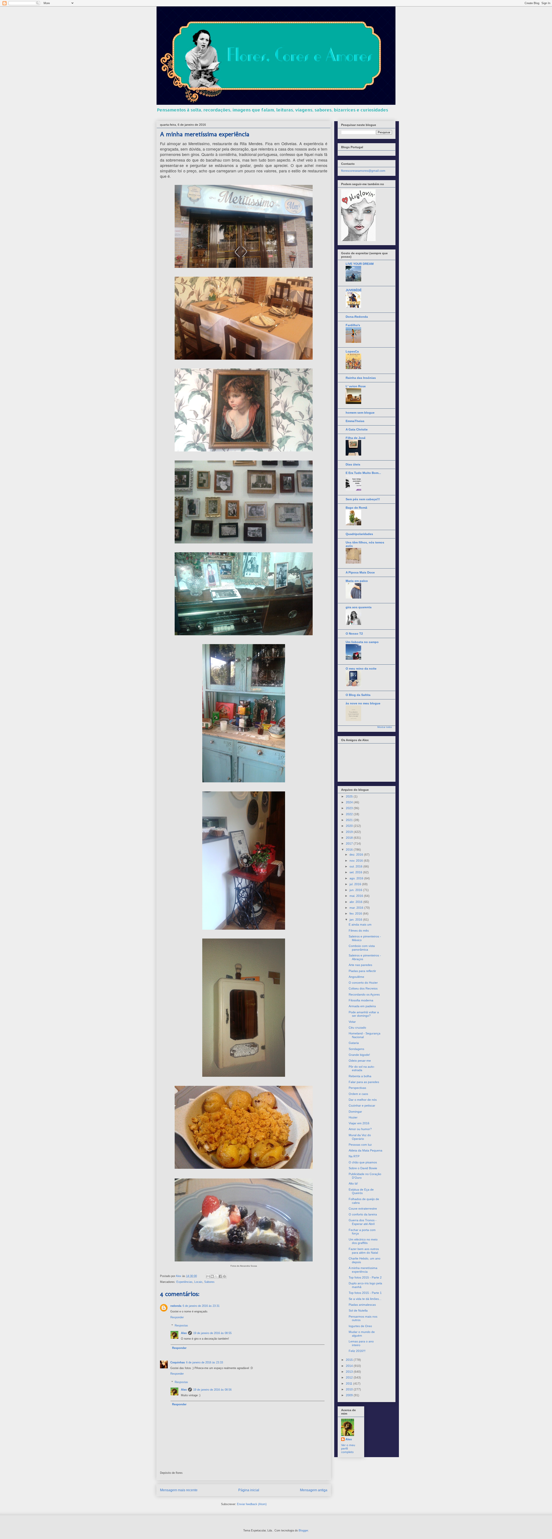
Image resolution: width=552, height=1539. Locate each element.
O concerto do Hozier (363, 982)
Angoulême (356, 976)
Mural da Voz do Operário (360, 1136)
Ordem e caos (358, 1094)
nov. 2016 (357, 860)
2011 (349, 1383)
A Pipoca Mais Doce (360, 572)
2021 (350, 820)
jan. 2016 (356, 919)
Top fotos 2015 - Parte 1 (365, 1292)
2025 (350, 796)
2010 (350, 1389)
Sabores (209, 1281)
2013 (350, 1371)
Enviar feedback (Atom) (252, 1504)
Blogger (303, 1530)
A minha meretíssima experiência (363, 1269)
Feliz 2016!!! (357, 1351)
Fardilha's (353, 325)
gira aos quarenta (359, 607)
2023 (350, 808)
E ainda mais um (360, 924)
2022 (350, 814)
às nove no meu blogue (363, 703)
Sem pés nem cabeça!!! (363, 499)
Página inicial (248, 1490)
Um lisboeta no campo (362, 642)
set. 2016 (356, 872)
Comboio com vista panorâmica (362, 947)
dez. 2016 (357, 854)
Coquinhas (177, 1362)
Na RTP (354, 1156)
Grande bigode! (359, 1054)
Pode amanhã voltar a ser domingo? (364, 1014)
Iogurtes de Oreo (360, 1326)
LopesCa (352, 351)
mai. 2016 (357, 895)
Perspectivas (357, 1088)
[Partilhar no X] (216, 1276)
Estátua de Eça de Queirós (361, 1191)
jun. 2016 (356, 890)
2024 (350, 802)
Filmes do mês (359, 930)
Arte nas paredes (360, 965)
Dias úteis (353, 464)
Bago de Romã (356, 507)
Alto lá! (353, 1183)
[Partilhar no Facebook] (220, 1276)
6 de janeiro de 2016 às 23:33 (204, 1362)
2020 (350, 825)
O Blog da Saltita (358, 695)
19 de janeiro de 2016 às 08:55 (212, 1333)
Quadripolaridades (359, 534)
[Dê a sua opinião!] (212, 1276)
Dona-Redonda (357, 316)
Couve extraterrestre (363, 1208)
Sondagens (356, 1049)
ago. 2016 (357, 878)
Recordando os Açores (364, 994)
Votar (352, 1021)
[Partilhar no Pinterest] (224, 1276)
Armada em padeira (362, 1006)
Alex (184, 1333)
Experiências (184, 1281)
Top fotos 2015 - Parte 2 (365, 1277)
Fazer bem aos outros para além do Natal (364, 1250)
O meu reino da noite (361, 668)
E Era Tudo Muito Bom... (363, 473)
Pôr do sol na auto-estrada (362, 1068)
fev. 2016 (356, 913)
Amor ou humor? (360, 1129)
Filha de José (355, 438)
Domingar (355, 1111)
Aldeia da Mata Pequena (365, 1150)
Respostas (181, 1325)
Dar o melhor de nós (363, 1099)
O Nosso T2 (354, 633)
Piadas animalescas (362, 1304)
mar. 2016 (357, 907)
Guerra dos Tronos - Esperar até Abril (362, 1222)
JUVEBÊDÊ (354, 290)
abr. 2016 (356, 902)
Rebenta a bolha (360, 1076)
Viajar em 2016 (359, 1123)
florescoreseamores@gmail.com (363, 170)
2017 (350, 843)
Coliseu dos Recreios (363, 988)
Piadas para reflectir (362, 971)
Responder (177, 1317)
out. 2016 (356, 866)
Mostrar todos (384, 727)
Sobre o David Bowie (363, 1168)
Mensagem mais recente (179, 1490)
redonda (175, 1305)
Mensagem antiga (313, 1490)
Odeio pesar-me (360, 1060)
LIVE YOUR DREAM (360, 263)
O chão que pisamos (363, 1162)
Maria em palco (357, 581)
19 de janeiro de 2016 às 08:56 (212, 1389)
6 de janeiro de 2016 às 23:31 (201, 1305)
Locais (198, 1281)
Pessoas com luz (360, 1144)
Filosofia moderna (361, 1000)
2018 (350, 837)
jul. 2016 (356, 884)
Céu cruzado (357, 1027)
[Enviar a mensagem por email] (208, 1276)
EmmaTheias (355, 421)
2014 (350, 1365)
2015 (350, 1359)
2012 (350, 1377)
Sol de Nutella (358, 1310)
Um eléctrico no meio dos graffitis (363, 1241)
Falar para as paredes (364, 1082)
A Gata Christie (357, 429)
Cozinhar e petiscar (362, 1105)
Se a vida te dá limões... (365, 1299)
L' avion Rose (356, 386)
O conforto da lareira (363, 1214)
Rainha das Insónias (361, 378)
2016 (350, 849)
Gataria (354, 1043)
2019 (350, 832)
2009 (350, 1395)
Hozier (353, 1117)
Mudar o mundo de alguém (362, 1333)
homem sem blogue (360, 412)
